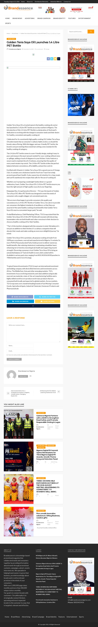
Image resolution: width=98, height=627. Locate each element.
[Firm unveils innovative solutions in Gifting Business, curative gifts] (18, 522)
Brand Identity (59, 18)
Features (72, 18)
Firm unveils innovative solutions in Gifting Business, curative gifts (48, 515)
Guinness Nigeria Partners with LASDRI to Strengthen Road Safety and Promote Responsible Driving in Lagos (48, 419)
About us (30, 1)
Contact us (67, 1)
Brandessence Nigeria (15, 49)
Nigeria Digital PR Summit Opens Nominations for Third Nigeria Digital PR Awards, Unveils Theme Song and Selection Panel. (47, 454)
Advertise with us (56, 1)
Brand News (17, 18)
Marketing (41, 447)
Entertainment (84, 18)
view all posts (23, 376)
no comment (39, 49)
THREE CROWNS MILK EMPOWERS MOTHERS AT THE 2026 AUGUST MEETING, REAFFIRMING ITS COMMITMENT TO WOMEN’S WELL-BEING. (47, 486)
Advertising (30, 18)
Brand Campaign (43, 18)
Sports (8, 23)
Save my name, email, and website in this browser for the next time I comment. (30, 355)
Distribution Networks (41, 1)
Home (23, 1)
